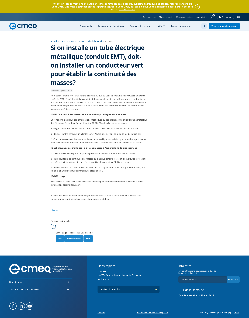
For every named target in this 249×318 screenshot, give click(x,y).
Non (88, 238)
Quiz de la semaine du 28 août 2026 (196, 295)
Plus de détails (127, 9)
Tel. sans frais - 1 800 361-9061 (24, 289)
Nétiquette (103, 279)
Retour (54, 210)
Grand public (86, 26)
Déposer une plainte (184, 17)
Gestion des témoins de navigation (152, 312)
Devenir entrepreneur (140, 26)
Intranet (102, 271)
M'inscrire (233, 279)
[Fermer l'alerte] (197, 6)
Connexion (226, 17)
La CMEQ (160, 26)
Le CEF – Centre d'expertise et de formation (120, 275)
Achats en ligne (149, 17)
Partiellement (74, 238)
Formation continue (181, 26)
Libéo (236, 312)
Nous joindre (201, 17)
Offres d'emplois (165, 17)
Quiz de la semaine (95, 41)
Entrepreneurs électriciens (111, 26)
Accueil (54, 41)
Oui (60, 238)
